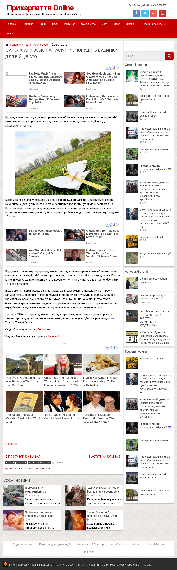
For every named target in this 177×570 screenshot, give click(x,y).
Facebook (54, 336)
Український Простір (90, 544)
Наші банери (156, 544)
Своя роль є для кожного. (155, 149)
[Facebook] (136, 13)
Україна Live (118, 544)
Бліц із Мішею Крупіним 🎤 (155, 253)
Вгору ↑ (148, 564)
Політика (28, 23)
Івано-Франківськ (154, 23)
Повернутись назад (24, 456)
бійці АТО (14, 468)
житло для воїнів (31, 468)
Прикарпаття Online (40, 7)
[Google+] (153, 13)
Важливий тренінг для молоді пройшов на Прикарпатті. (153, 299)
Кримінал (69, 23)
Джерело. (11, 443)
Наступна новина (103, 456)
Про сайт (88, 552)
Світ (104, 23)
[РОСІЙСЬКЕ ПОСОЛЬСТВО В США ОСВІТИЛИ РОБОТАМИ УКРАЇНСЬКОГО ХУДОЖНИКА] (132, 321)
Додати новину (22, 544)
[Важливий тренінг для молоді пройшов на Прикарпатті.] (132, 304)
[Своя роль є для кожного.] (132, 158)
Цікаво (130, 23)
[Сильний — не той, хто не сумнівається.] (132, 105)
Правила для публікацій (54, 544)
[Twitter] (145, 13)
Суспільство (88, 23)
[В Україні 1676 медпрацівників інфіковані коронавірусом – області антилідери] (13, 505)
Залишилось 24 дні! (151, 237)
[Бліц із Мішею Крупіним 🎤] (132, 263)
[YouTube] (162, 13)
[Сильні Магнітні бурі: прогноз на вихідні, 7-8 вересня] (75, 529)
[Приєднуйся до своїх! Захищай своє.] (132, 121)
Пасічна (46, 468)
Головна (12, 23)
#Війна (10, 33)
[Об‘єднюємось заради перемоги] (132, 288)
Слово (137, 544)
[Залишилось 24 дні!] (132, 246)
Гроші (42, 23)
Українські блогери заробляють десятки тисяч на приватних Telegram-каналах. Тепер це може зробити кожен (154, 78)
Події (55, 23)
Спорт (116, 23)
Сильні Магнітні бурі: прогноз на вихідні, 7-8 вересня (101, 515)
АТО (31, 462)
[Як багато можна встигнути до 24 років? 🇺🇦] (132, 175)
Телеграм (44, 329)
